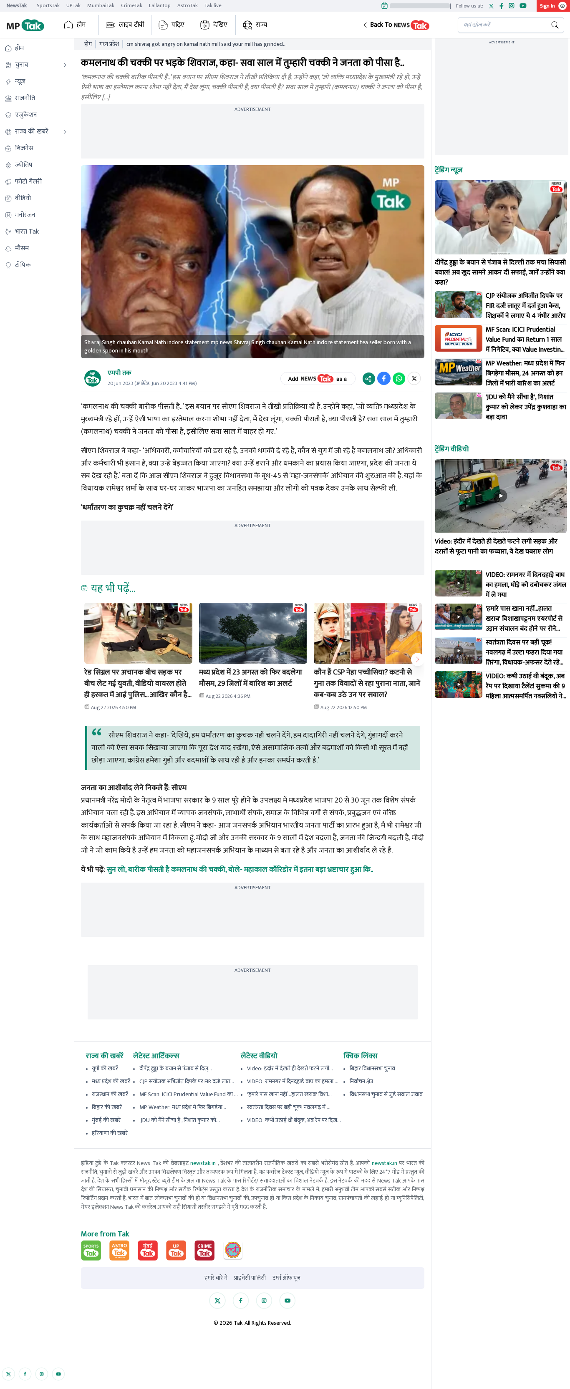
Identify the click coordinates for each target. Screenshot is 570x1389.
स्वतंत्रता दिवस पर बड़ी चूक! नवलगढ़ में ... (288, 1107)
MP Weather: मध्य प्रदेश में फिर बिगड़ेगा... (182, 1107)
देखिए (220, 24)
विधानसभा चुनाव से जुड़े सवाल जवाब (386, 1094)
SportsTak (48, 5)
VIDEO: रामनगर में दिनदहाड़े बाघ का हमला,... (292, 1081)
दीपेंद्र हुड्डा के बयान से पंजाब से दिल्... (175, 1068)
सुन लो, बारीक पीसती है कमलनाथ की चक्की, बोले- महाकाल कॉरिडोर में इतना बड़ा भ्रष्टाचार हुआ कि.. (240, 869)
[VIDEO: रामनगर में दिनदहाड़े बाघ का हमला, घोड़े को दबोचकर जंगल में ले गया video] (458, 583)
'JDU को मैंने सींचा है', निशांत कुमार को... (179, 1120)
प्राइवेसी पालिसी (250, 1278)
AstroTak (187, 5)
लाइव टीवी (131, 24)
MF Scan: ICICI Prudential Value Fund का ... (188, 1094)
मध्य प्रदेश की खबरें (111, 1081)
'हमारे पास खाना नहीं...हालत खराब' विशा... (289, 1094)
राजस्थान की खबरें (110, 1094)
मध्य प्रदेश (109, 44)
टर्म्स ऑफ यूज (286, 1278)
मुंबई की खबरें (106, 1120)
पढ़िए (178, 24)
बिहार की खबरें (107, 1107)
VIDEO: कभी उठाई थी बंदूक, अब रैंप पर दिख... (294, 1120)
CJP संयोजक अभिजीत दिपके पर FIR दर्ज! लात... (186, 1081)
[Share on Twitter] (414, 378)
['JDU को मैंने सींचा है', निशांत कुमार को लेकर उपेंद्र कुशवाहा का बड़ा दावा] (458, 406)
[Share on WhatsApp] (399, 378)
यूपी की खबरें (105, 1068)
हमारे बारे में (215, 1278)
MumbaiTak (100, 5)
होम (81, 24)
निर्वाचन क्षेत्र (361, 1081)
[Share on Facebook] (384, 378)
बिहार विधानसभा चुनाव (372, 1068)
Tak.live (213, 5)
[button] (403, 25)
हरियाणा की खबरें (110, 1133)
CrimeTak (131, 5)
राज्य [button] (261, 24)
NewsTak (17, 5)
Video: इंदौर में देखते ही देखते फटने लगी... (290, 1068)
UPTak (73, 5)
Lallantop (160, 5)
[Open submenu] (65, 65)
